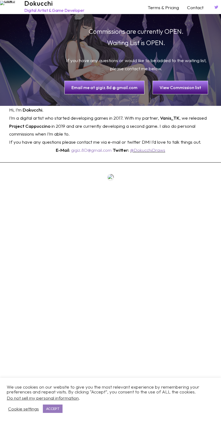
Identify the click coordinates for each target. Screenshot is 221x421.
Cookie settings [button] (23, 408)
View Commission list (180, 87)
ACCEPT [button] (52, 408)
